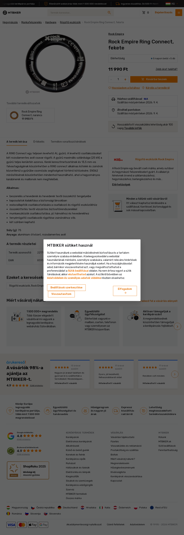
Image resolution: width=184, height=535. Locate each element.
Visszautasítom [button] (61, 294)
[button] (77, 274)
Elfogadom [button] (125, 291)
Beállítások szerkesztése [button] (66, 287)
